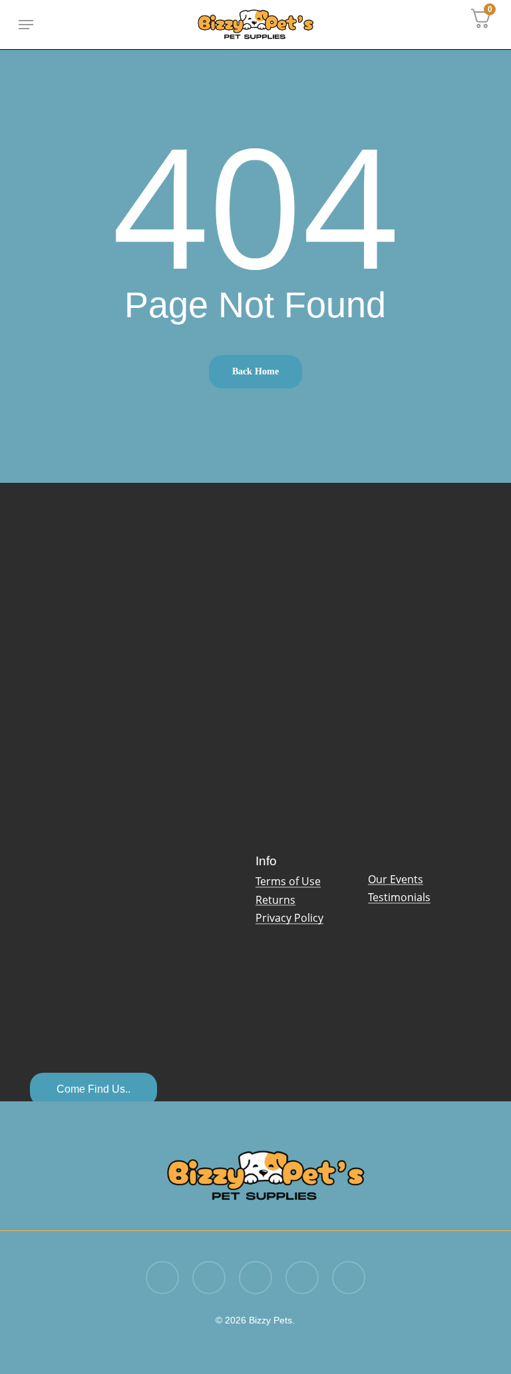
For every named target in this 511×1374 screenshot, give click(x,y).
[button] (26, 24)
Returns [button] (275, 900)
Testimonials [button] (399, 898)
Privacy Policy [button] (289, 918)
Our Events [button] (395, 880)
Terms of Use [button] (288, 882)
